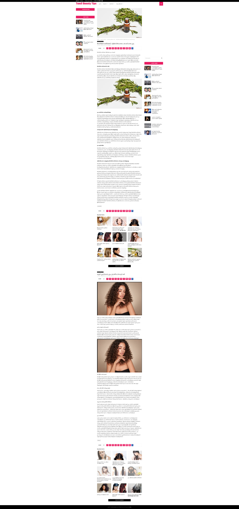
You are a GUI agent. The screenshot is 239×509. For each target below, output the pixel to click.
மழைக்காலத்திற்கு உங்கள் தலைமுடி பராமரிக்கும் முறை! (133, 462)
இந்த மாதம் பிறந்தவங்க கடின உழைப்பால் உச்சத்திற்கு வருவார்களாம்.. (157, 111)
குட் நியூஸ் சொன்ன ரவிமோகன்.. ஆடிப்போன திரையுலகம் (157, 132)
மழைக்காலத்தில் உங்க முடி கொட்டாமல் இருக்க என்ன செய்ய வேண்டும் (134, 245)
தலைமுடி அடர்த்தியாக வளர (103, 494)
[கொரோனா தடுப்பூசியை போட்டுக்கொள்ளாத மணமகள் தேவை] (147, 125)
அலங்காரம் (111, 3)
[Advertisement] (153, 29)
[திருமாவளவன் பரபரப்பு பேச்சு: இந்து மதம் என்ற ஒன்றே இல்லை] (79, 50)
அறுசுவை (105, 3)
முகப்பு (100, 3)
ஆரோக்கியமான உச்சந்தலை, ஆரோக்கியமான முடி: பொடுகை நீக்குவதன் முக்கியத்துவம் (134, 229)
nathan (99, 45)
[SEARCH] (161, 58)
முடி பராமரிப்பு (99, 206)
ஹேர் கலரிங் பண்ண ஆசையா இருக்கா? (103, 244)
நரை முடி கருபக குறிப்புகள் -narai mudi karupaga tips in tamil (134, 495)
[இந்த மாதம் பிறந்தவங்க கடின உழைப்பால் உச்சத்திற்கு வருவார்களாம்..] (147, 111)
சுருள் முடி (99, 440)
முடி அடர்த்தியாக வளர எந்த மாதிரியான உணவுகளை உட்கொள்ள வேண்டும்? (118, 479)
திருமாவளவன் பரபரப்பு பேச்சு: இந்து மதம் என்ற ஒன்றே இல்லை (88, 50)
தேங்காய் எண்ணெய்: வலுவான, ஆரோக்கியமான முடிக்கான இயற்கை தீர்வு (134, 260)
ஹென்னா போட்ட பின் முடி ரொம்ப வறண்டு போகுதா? (104, 259)
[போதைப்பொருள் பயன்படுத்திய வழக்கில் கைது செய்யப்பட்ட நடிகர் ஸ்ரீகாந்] (79, 22)
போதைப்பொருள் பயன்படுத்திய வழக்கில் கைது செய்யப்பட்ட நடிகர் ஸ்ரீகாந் (89, 22)
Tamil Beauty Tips (86, 4)
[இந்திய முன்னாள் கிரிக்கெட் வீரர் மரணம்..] (79, 36)
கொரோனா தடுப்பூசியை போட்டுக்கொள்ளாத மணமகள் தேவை (157, 125)
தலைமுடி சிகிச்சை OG (100, 41)
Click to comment (119, 266)
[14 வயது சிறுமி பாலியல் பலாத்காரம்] (79, 43)
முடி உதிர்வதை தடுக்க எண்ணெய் (135, 477)
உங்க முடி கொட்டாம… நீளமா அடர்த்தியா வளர (102, 462)
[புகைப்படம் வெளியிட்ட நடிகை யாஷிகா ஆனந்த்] (147, 118)
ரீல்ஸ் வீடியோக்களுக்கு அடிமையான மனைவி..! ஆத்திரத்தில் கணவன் (88, 57)
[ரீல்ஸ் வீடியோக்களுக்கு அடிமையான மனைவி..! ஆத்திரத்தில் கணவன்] (79, 57)
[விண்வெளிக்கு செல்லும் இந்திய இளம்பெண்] (79, 29)
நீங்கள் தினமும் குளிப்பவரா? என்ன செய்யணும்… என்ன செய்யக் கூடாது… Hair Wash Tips (119, 229)
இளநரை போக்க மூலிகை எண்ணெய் (102, 228)
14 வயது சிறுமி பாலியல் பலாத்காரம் (88, 42)
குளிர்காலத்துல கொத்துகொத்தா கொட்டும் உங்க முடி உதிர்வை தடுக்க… (119, 260)
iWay (130, 507)
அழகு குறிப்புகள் (119, 3)
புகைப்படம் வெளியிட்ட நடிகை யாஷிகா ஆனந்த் (157, 117)
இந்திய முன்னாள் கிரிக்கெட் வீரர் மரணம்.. (88, 35)
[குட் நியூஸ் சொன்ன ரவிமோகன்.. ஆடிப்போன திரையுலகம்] (147, 132)
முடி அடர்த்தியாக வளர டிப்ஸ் (118, 243)
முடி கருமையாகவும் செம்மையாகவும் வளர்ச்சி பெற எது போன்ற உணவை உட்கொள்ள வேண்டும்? (104, 479)
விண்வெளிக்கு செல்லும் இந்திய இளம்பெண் (88, 28)
